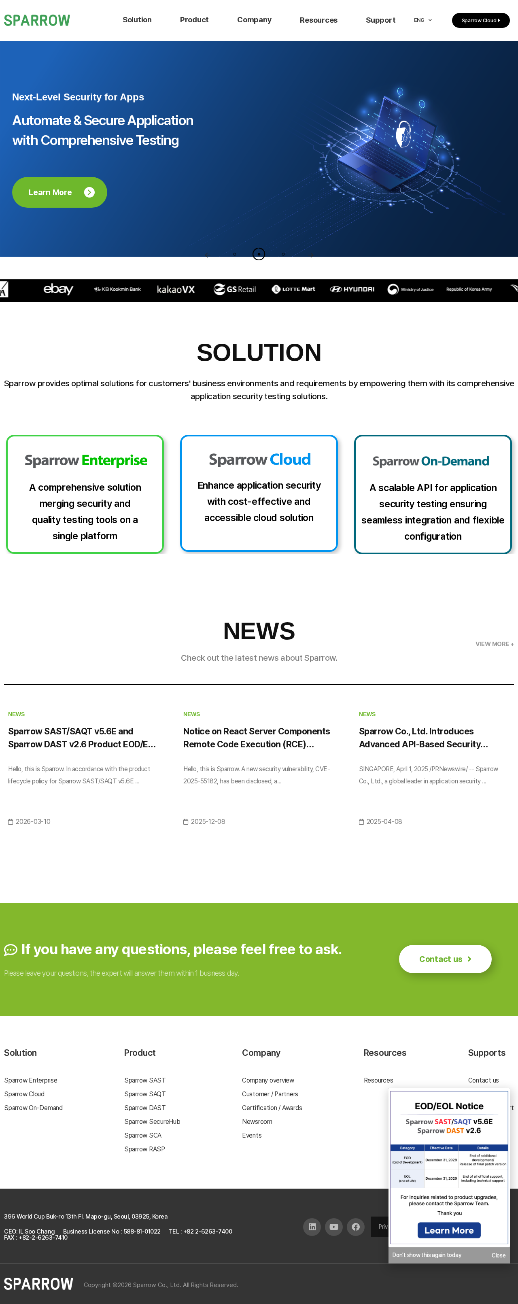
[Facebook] (356, 1227)
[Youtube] (334, 1227)
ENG (419, 20)
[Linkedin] (312, 1227)
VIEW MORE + (495, 644)
